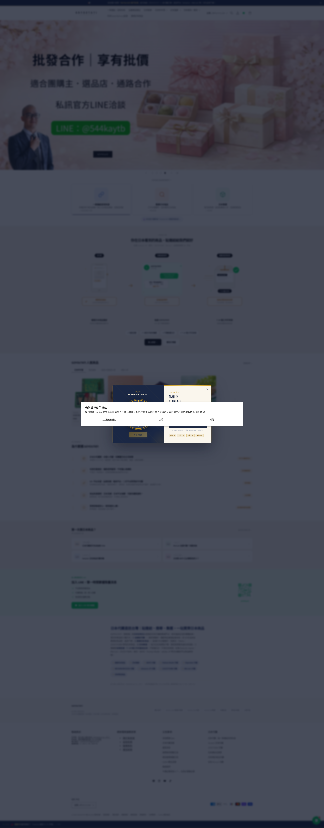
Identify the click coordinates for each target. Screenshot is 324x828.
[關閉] (207, 389)
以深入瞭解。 (200, 412)
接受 (160, 419)
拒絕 (212, 419)
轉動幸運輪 (138, 435)
